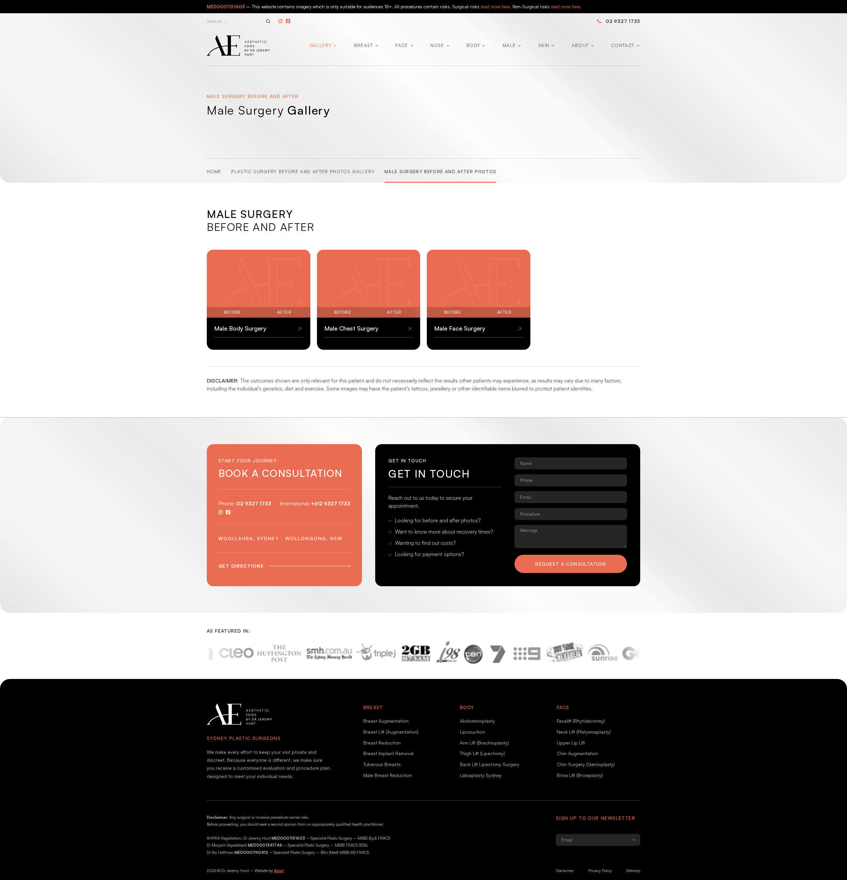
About (580, 45)
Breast (363, 45)
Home (214, 171)
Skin (543, 45)
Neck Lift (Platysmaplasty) (584, 732)
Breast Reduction (382, 743)
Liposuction (472, 732)
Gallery (320, 45)
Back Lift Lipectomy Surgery (489, 764)
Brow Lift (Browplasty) (580, 775)
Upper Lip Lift (571, 743)
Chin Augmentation (577, 753)
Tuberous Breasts (382, 764)
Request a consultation (570, 564)
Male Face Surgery (459, 328)
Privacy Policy (600, 870)
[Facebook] (288, 21)
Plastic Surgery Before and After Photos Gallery (302, 171)
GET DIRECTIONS (241, 566)
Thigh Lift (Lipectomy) (482, 753)
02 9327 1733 (623, 21)
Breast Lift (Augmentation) (391, 732)
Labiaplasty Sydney (481, 775)
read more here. (496, 6)
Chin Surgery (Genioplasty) (586, 764)
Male (509, 45)
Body (473, 45)
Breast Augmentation (386, 721)
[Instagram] (280, 21)
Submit (633, 840)
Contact (622, 45)
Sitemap (633, 870)
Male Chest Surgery (351, 328)
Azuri (279, 870)
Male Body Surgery (240, 328)
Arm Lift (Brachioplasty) (484, 743)
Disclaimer (565, 870)
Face (401, 45)
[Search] (268, 21)
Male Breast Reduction (387, 775)
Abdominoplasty (477, 721)
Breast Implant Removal (388, 753)
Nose (437, 45)
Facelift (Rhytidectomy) (581, 721)
